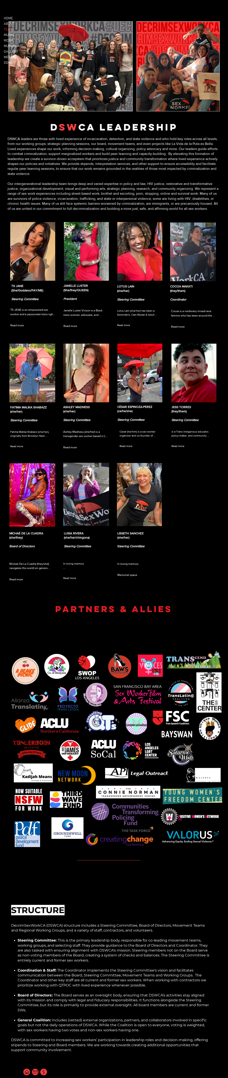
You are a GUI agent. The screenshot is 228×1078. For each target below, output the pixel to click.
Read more (17, 325)
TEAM (8, 29)
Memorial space (127, 575)
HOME (8, 18)
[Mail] (35, 1072)
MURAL (9, 35)
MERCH (9, 57)
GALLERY (11, 52)
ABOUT (9, 24)
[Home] (26, 1072)
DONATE (10, 63)
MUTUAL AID (13, 46)
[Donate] (43, 1072)
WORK (8, 40)
